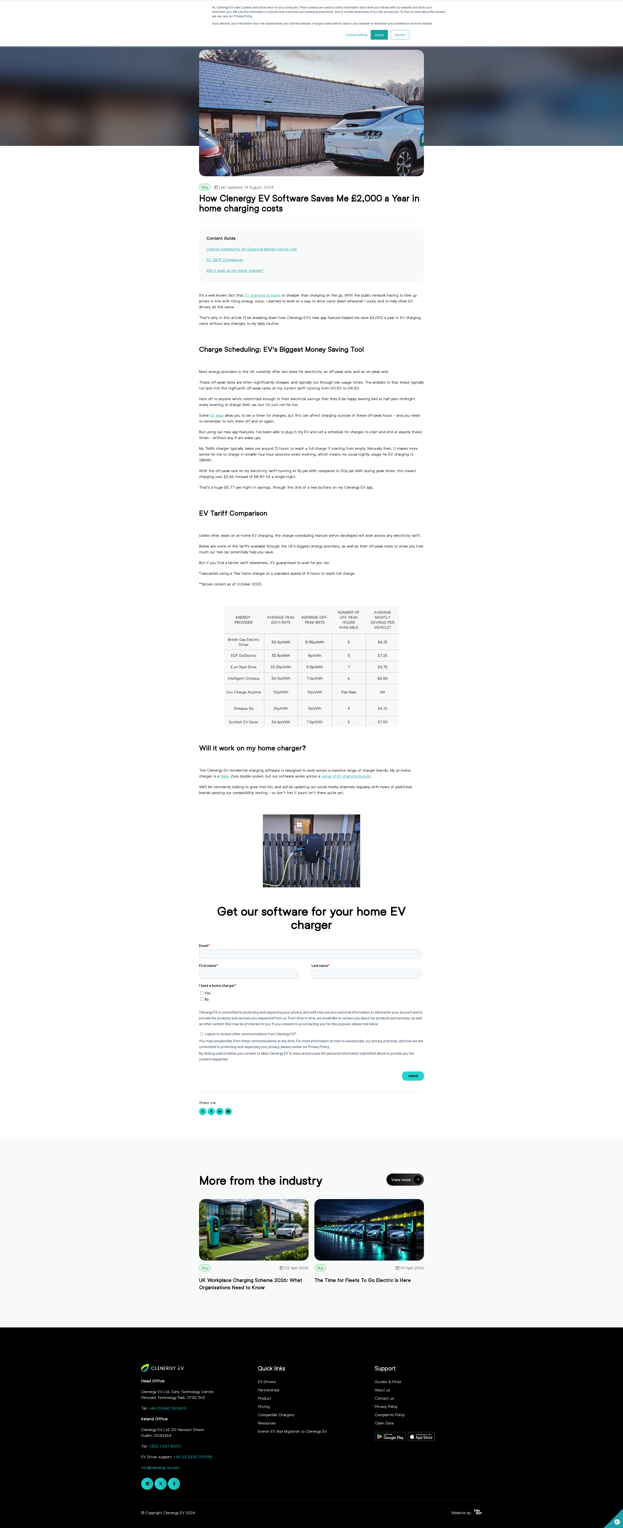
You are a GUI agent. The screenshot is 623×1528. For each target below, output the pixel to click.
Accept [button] (379, 35)
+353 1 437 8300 (164, 1446)
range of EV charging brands (345, 776)
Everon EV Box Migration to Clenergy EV (292, 1431)
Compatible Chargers (276, 1414)
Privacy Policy (386, 1406)
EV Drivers (267, 1381)
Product (264, 1398)
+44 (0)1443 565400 (167, 1408)
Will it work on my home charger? (234, 270)
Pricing (264, 1406)
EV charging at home (263, 295)
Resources (267, 1423)
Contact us (384, 1398)
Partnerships (268, 1389)
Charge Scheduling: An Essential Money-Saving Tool (251, 249)
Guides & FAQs (388, 1381)
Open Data (384, 1423)
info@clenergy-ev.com (160, 1467)
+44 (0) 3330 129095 (192, 1456)
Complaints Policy (390, 1414)
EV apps (217, 415)
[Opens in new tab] (390, 1437)
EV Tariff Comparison (224, 259)
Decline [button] (400, 35)
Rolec (224, 776)
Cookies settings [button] (357, 35)
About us (382, 1389)
